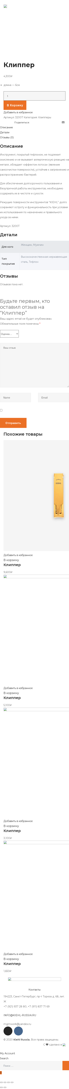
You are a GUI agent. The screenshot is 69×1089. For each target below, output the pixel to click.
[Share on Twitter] (37, 122)
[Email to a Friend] (63, 122)
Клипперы (44, 117)
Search (4, 1058)
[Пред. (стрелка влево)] (1, 1087)
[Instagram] (8, 1031)
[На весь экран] (8, 1082)
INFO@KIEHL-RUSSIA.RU (20, 1015)
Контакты (34, 989)
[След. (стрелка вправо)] (5, 1087)
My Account (7, 1053)
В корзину (15, 105)
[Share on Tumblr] (47, 122)
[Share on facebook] (32, 122)
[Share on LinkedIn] (42, 122)
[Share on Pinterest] (58, 122)
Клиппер (12, 565)
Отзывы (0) (7, 137)
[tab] (34, 127)
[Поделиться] (5, 1082)
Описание (6, 127)
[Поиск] (65, 1065)
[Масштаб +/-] (12, 1082)
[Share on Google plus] (52, 122)
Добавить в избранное (18, 112)
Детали (4, 132)
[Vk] (18, 1031)
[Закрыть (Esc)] (1, 1082)
